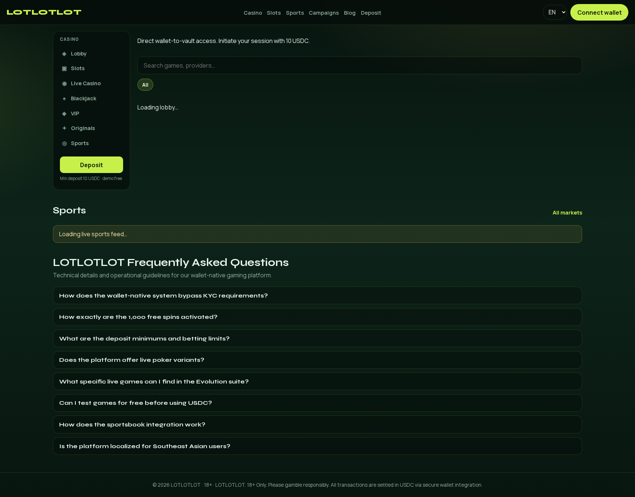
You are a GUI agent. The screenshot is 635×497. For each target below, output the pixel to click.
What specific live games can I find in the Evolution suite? (154, 381)
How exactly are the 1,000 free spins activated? (138, 316)
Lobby (74, 53)
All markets (567, 212)
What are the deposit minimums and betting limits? (144, 338)
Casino (253, 12)
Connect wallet (599, 12)
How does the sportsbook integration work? (132, 424)
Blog (350, 12)
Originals (78, 128)
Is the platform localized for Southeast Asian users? (144, 446)
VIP (70, 113)
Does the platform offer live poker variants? (131, 359)
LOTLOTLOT (44, 12)
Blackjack (79, 98)
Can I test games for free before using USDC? (135, 402)
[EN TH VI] (555, 12)
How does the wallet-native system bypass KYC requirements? (163, 295)
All (145, 85)
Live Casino (81, 83)
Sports (295, 12)
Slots (274, 12)
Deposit (371, 12)
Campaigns (324, 12)
